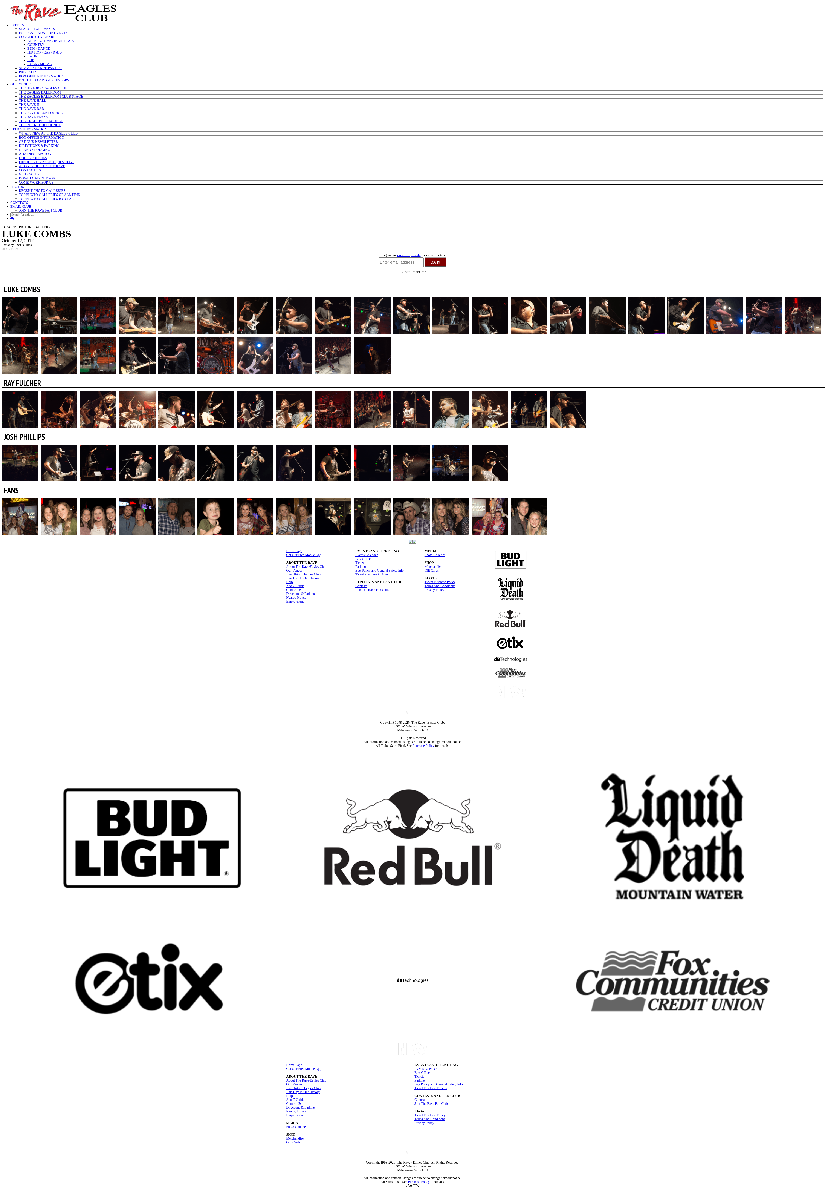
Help (289, 582)
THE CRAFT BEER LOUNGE (41, 121)
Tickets (360, 563)
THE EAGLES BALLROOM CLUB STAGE (51, 96)
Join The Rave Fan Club (372, 590)
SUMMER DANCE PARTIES (40, 68)
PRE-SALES (28, 72)
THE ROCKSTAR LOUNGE (40, 125)
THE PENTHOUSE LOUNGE (41, 113)
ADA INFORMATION (35, 154)
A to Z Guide (295, 586)
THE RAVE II (29, 104)
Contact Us (293, 590)
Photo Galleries (435, 555)
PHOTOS (17, 187)
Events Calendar (366, 555)
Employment (295, 601)
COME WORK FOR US (36, 182)
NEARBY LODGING (34, 150)
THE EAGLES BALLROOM (40, 92)
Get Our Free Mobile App (303, 555)
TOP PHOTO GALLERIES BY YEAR (46, 199)
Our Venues (294, 570)
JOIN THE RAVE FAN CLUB (40, 210)
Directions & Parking (300, 593)
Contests (361, 586)
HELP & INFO (28, 129)
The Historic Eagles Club (303, 574)
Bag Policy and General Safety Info (379, 570)
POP (31, 60)
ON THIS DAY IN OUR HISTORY (44, 80)
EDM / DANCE (39, 48)
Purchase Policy (423, 745)
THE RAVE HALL (32, 100)
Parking (360, 566)
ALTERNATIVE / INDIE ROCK (51, 41)
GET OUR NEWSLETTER (38, 141)
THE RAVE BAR (31, 108)
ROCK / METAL (40, 64)
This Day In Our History (303, 578)
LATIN (33, 56)
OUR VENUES (21, 84)
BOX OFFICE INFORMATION (41, 76)
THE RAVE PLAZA (33, 117)
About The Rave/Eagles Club (306, 566)
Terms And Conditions (440, 586)
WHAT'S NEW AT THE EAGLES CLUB (48, 133)
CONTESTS (19, 202)
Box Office (363, 559)
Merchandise (433, 566)
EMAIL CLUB (20, 206)
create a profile (409, 255)
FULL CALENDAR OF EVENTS (43, 33)
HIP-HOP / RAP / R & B (45, 52)
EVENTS (17, 25)
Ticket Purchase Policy (440, 582)
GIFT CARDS (29, 174)
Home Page (294, 551)
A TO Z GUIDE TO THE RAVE (42, 166)
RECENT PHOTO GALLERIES (42, 190)
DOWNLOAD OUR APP (37, 178)
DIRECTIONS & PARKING (39, 145)
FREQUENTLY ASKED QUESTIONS (46, 162)
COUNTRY (36, 44)
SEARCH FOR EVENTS (37, 29)
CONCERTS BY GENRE (37, 37)
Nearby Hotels (296, 597)
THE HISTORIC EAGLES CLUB (43, 88)
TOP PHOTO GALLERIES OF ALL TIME (49, 194)
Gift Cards (432, 570)
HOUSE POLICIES (33, 158)
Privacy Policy (434, 590)
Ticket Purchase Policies (371, 574)
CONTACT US (30, 170)
